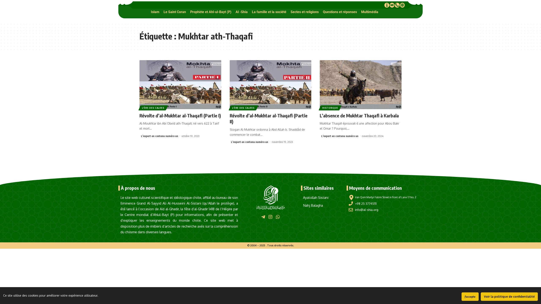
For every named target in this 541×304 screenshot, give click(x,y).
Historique (330, 108)
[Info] (386, 5)
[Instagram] (270, 217)
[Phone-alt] (397, 5)
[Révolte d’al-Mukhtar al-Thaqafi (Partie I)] (180, 84)
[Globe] (402, 5)
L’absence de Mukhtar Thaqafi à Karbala (359, 115)
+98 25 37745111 (366, 203)
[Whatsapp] (278, 217)
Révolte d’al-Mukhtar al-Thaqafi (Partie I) (180, 115)
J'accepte (470, 296)
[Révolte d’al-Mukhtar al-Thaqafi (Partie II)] (270, 84)
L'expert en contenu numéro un (159, 136)
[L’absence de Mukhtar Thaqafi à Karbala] (361, 84)
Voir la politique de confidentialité (509, 296)
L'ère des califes (153, 108)
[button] (155, 12)
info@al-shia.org (366, 210)
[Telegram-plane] (263, 217)
